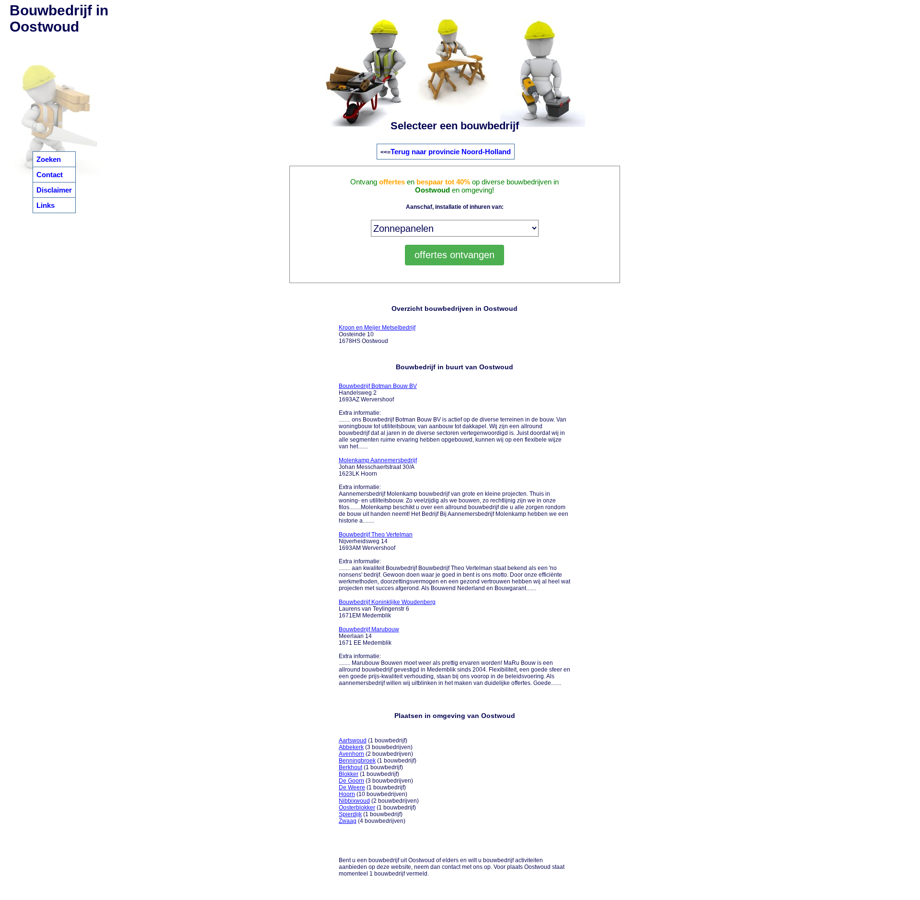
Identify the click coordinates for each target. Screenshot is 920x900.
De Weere (352, 787)
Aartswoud (353, 740)
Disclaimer (54, 190)
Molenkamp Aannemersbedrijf (378, 460)
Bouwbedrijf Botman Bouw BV (378, 386)
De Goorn (351, 780)
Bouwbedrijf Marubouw (369, 629)
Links (45, 205)
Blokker (348, 774)
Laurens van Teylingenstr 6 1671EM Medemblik (387, 609)
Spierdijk (350, 814)
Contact (49, 175)
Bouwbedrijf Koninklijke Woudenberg (387, 602)
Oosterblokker (357, 807)
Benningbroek (357, 760)
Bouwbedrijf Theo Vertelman (376, 534)
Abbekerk (351, 747)
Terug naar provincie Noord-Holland (451, 152)
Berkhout (350, 767)
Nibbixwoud (354, 800)
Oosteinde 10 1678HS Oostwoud (377, 334)
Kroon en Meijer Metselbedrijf (377, 327)
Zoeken (48, 159)
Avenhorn (351, 754)
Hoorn (347, 794)
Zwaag (347, 821)
